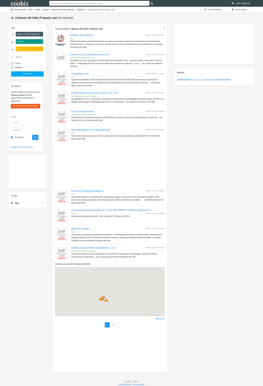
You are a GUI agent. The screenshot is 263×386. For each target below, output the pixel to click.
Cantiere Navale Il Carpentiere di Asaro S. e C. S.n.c (94, 93)
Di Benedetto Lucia (80, 73)
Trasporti (80, 9)
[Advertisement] (27, 171)
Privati (17, 63)
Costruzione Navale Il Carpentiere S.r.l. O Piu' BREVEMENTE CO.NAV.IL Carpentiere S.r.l (111, 210)
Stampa (161, 319)
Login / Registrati (242, 3)
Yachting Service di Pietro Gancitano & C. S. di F (93, 248)
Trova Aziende (240, 9)
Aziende (18, 67)
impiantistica (209, 79)
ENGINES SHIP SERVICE (81, 35)
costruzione (184, 79)
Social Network (125, 384)
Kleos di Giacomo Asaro (82, 111)
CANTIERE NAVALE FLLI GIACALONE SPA (90, 130)
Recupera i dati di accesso (22, 147)
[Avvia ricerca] (151, 3)
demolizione (197, 80)
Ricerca (28, 74)
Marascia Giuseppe (80, 228)
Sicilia (37, 9)
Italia (30, 9)
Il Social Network (215, 9)
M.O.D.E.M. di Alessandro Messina (87, 191)
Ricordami (19, 137)
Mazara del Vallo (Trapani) (63, 9)
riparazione (223, 79)
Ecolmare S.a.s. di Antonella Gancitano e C (90, 54)
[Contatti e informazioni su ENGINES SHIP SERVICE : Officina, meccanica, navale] (61, 40)
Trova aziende (19, 9)
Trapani (45, 9)
